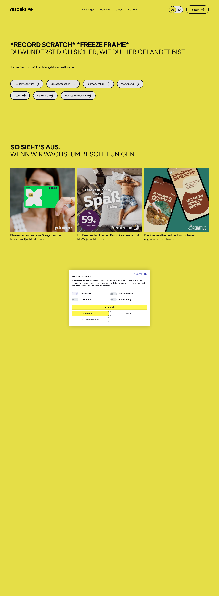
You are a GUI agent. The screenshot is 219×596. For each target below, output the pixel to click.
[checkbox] (75, 293)
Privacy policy (140, 273)
